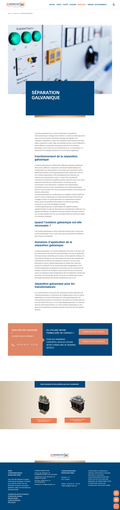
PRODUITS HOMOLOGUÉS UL (45, 484)
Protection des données (15, 496)
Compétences (81, 4)
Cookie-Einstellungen (14, 500)
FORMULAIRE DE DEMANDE (93, 341)
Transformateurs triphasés (77, 420)
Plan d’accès (11, 502)
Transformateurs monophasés (44, 420)
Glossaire (72, 4)
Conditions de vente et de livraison (18, 494)
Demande (91, 4)
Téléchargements (100, 4)
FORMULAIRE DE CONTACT (93, 332)
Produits (52, 4)
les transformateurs (71, 168)
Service (59, 4)
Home (9, 13)
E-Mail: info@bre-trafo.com (69, 486)
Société (65, 4)
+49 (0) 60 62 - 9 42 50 (27, 345)
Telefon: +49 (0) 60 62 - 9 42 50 (70, 484)
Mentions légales (13, 498)
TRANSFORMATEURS (42, 470)
